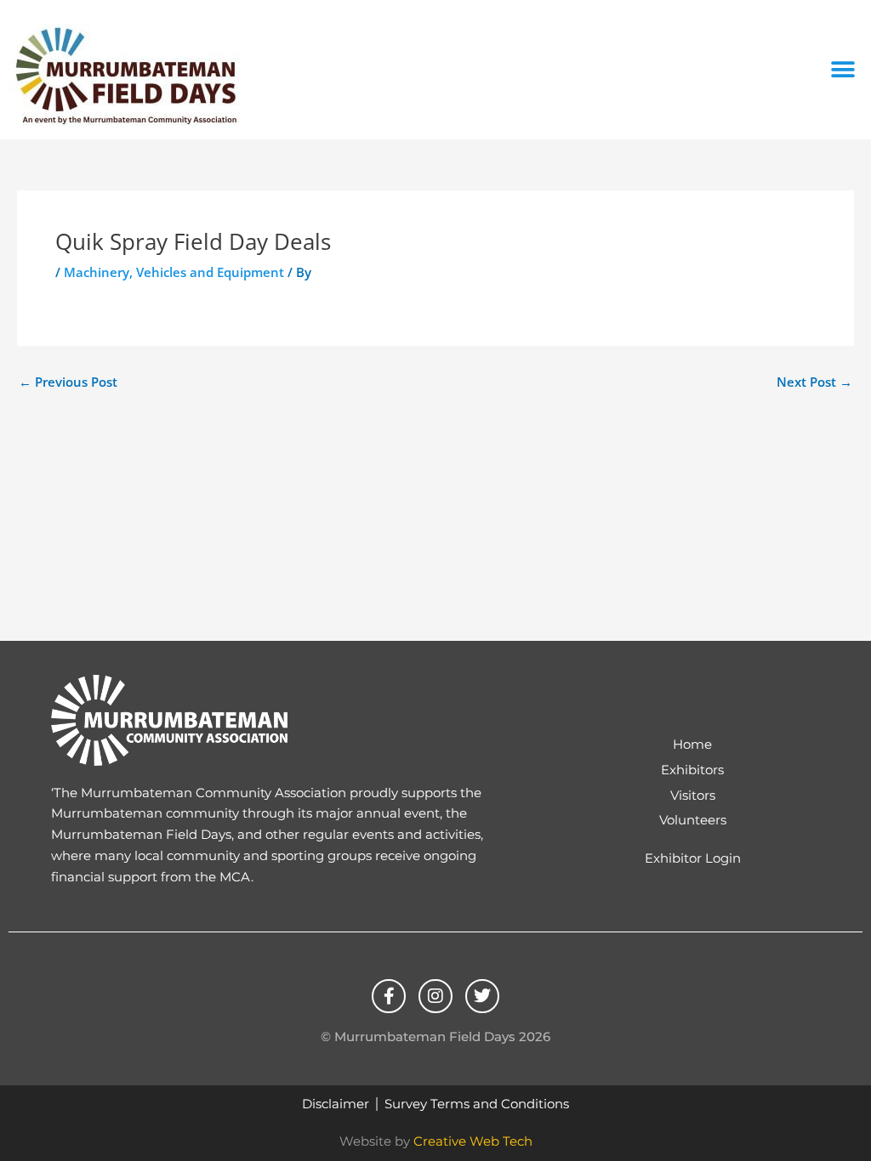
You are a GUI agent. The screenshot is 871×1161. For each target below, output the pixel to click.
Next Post (814, 382)
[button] (843, 70)
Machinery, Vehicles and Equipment (174, 271)
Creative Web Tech (472, 1141)
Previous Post (68, 382)
